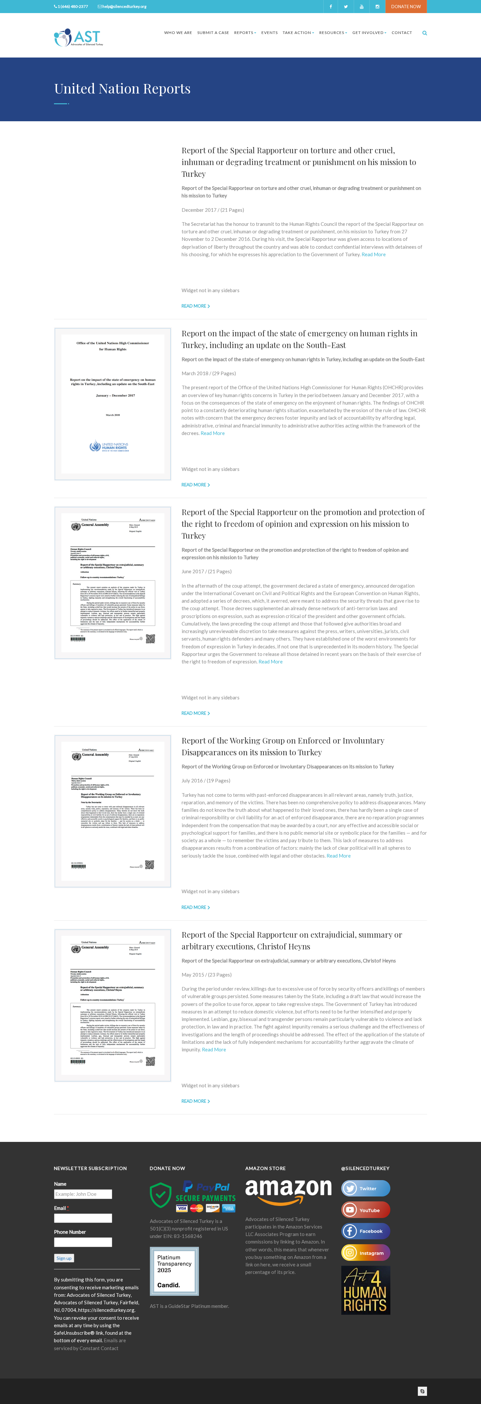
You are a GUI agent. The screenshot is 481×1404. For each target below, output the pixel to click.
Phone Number (70, 1232)
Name (60, 1184)
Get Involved (367, 32)
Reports (243, 32)
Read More (374, 254)
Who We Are (178, 32)
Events (269, 32)
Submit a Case (213, 32)
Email (61, 1208)
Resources (331, 32)
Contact (402, 32)
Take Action (297, 32)
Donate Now (406, 6)
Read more (194, 306)
